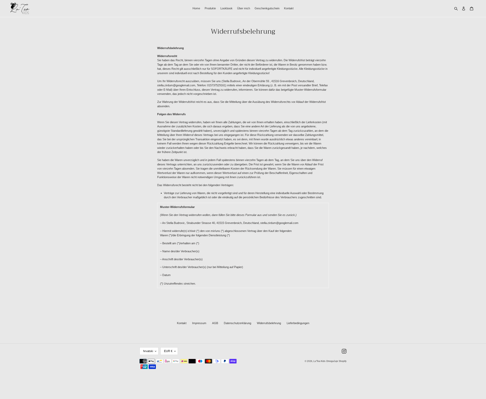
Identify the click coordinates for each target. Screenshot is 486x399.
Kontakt (181, 323)
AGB (215, 323)
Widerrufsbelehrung (269, 323)
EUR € (168, 351)
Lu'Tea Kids (319, 361)
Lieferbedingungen (298, 323)
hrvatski (148, 351)
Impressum (199, 323)
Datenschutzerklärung (237, 323)
